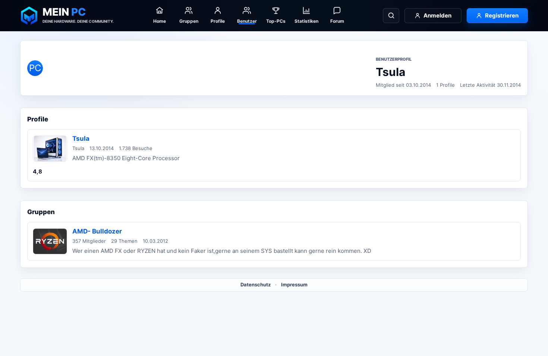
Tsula (80, 138)
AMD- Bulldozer (97, 231)
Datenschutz (255, 284)
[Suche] (391, 15)
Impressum (294, 284)
